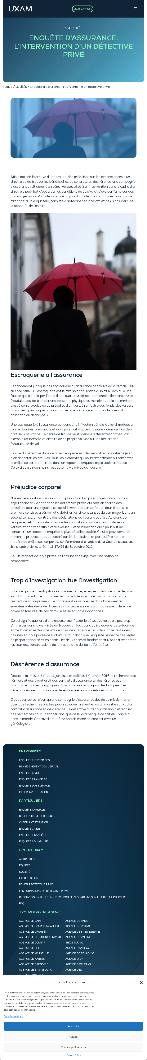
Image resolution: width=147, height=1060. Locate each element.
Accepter (73, 1026)
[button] (141, 982)
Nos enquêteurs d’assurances (32, 498)
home (7, 86)
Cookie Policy (73, 1055)
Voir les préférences (73, 1047)
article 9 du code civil (86, 596)
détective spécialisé (67, 186)
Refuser (73, 1036)
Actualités (73, 28)
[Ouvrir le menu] (135, 8)
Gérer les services (13, 1016)
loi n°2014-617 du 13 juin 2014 (46, 676)
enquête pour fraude (68, 620)
